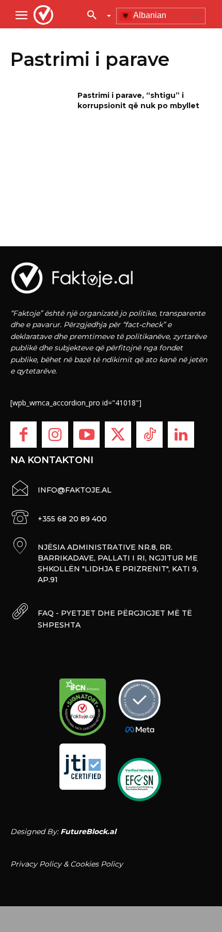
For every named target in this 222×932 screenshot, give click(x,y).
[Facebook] (23, 434)
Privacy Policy (35, 864)
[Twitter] (118, 434)
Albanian (149, 15)
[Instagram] (55, 434)
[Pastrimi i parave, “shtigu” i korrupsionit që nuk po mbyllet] (40, 112)
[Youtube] (86, 434)
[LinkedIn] (181, 434)
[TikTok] (149, 434)
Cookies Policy (96, 864)
